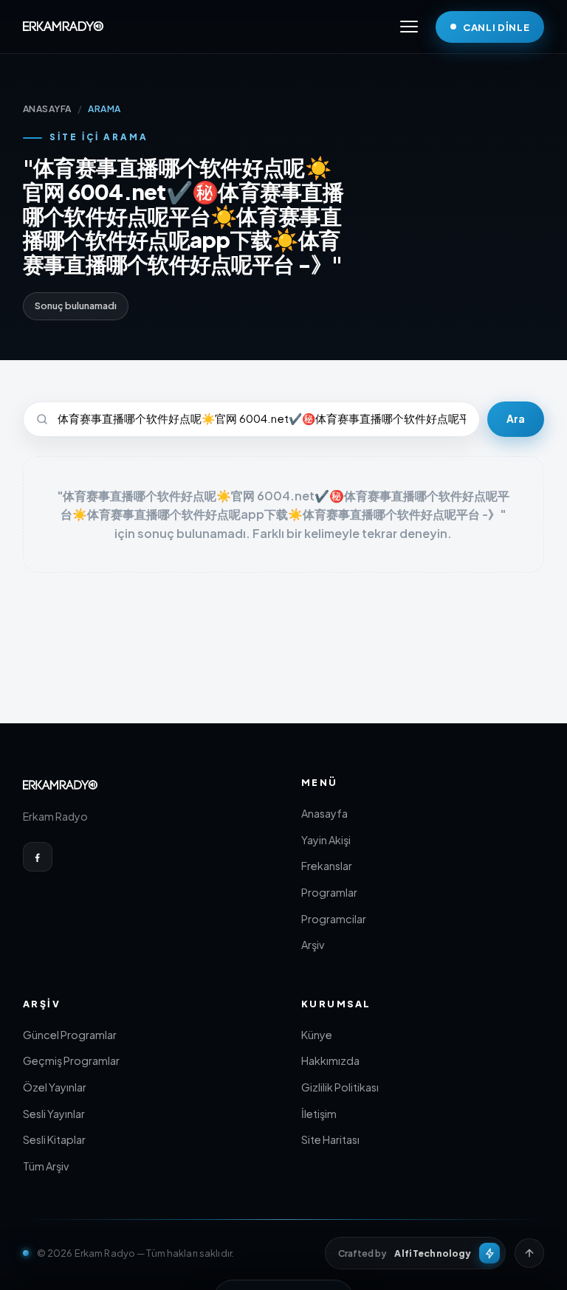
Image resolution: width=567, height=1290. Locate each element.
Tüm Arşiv (46, 1166)
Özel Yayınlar (54, 1087)
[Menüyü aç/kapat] (409, 26)
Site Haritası (330, 1139)
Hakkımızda (330, 1060)
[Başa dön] (529, 1253)
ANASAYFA (47, 108)
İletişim (319, 1113)
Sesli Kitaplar (54, 1139)
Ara (515, 419)
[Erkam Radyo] (63, 26)
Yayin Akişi (326, 839)
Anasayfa (324, 813)
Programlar (329, 892)
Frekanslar (326, 865)
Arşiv (312, 944)
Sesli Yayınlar (54, 1113)
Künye (316, 1034)
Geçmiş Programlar (71, 1060)
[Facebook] (37, 857)
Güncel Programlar (70, 1034)
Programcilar (333, 918)
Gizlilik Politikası (340, 1087)
